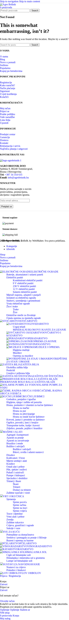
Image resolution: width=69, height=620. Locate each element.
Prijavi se (4, 111)
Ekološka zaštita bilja (17, 367)
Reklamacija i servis (10, 146)
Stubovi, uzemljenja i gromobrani (23, 300)
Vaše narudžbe (7, 117)
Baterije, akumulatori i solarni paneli (24, 274)
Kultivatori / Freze (15, 458)
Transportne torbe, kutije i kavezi (23, 425)
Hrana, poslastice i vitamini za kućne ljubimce (29, 405)
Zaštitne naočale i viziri (18, 492)
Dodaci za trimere (22, 489)
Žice (15, 312)
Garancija (5, 137)
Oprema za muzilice (23, 355)
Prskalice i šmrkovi (16, 570)
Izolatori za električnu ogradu (21, 297)
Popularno (5, 68)
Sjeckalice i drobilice (16, 478)
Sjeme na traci (20, 508)
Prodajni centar (7, 134)
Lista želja (5, 120)
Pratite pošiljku (7, 114)
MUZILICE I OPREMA (47, 347)
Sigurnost (5, 91)
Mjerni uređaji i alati (16, 460)
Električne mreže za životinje (21, 315)
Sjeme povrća (20, 502)
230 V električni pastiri (24, 286)
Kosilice (10, 463)
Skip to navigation (9, 1)
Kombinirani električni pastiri (27, 280)
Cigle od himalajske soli (18, 555)
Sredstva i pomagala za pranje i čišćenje (26, 537)
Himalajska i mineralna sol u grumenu (25, 558)
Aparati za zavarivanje (17, 440)
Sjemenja (11, 499)
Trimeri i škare (13, 481)
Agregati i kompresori (17, 434)
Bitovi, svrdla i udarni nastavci (28, 452)
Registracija (6, 82)
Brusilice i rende (14, 443)
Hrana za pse (19, 411)
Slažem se (25, 609)
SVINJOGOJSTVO (40, 344)
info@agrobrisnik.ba (18, 177)
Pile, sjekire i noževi (16, 469)
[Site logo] (8, 4)
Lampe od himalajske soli (19, 560)
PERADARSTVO (37, 338)
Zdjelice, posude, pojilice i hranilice (24, 428)
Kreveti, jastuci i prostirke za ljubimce (25, 419)
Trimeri (16, 487)
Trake (16, 309)
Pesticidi (10, 370)
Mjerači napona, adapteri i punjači (23, 294)
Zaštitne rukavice (15, 522)
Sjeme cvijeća (20, 510)
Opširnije (9, 609)
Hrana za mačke (21, 408)
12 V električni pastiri (24, 289)
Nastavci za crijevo (16, 567)
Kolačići (4, 97)
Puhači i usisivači (15, 472)
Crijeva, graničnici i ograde (20, 525)
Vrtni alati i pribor (15, 516)
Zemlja (9, 519)
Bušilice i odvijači (15, 446)
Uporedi (4, 123)
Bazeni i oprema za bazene (20, 540)
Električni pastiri (14, 277)
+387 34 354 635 (13, 174)
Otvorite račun (7, 601)
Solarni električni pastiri (25, 292)
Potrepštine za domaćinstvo (20, 534)
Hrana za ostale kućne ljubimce (28, 416)
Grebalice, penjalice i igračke (21, 399)
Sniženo (4, 65)
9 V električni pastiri (23, 283)
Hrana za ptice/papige (24, 413)
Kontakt (4, 143)
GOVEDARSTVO (39, 323)
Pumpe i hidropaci (15, 475)
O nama (4, 56)
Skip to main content (29, 1)
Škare (16, 484)
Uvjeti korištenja (8, 94)
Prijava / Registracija (10, 576)
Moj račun (5, 108)
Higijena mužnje (21, 350)
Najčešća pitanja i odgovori (14, 148)
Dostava (4, 140)
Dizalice (10, 455)
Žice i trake (12, 306)
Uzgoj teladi (19, 326)
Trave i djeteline (14, 513)
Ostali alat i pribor (15, 466)
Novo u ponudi (7, 62)
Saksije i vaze (13, 528)
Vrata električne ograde (18, 303)
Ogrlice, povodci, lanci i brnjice (22, 422)
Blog (2, 59)
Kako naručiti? (7, 85)
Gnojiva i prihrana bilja (18, 373)
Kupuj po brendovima (11, 71)
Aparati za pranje (15, 437)
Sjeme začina (19, 505)
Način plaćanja (7, 88)
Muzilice (17, 352)
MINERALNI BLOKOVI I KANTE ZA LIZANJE (39, 329)
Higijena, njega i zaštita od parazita (24, 402)
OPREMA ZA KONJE (44, 341)
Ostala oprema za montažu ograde (23, 318)
